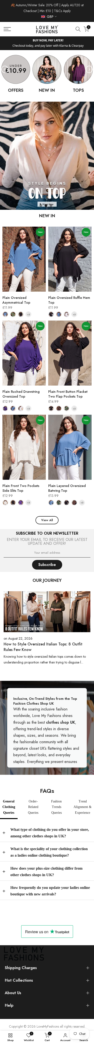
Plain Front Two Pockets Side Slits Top (20, 488)
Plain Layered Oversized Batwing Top (67, 488)
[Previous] (4, 69)
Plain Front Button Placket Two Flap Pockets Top (67, 394)
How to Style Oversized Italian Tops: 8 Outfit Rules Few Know (43, 646)
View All (47, 520)
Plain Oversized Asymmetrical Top (16, 300)
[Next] (89, 69)
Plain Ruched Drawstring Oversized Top (21, 394)
